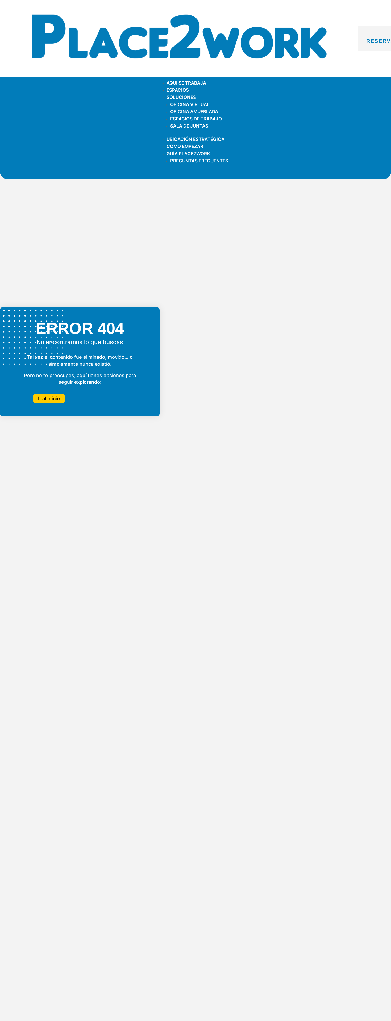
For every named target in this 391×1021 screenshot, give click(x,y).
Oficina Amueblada (194, 111)
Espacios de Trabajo (196, 118)
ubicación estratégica (195, 139)
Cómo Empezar (185, 146)
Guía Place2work (188, 153)
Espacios (178, 90)
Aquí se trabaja (186, 83)
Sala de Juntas (189, 126)
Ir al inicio (49, 398)
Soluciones (181, 97)
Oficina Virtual (190, 104)
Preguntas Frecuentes (199, 160)
